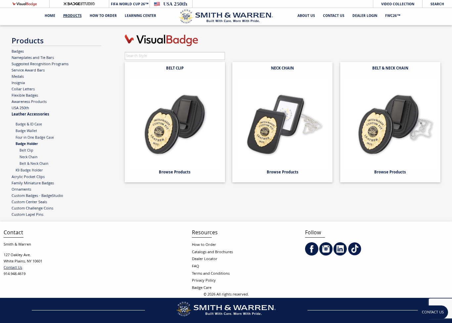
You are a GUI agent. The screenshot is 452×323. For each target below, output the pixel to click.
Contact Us (333, 16)
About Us (306, 16)
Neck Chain (28, 157)
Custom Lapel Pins (27, 214)
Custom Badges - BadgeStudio (37, 196)
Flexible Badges (25, 95)
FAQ (195, 266)
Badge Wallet (26, 131)
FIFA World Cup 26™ (129, 4)
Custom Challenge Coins (32, 208)
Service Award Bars (28, 70)
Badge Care (201, 288)
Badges (18, 51)
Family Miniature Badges (33, 183)
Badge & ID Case (29, 124)
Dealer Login (364, 16)
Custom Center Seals (29, 202)
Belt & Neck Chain (34, 164)
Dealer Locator (204, 259)
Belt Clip (26, 151)
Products (72, 16)
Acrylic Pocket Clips (28, 177)
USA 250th (20, 108)
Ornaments (21, 189)
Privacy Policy (204, 281)
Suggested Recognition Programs (40, 64)
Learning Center (140, 16)
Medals (18, 76)
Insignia (18, 83)
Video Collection (397, 4)
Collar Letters (23, 89)
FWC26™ (392, 16)
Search (437, 4)
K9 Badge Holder (29, 170)
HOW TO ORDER (103, 16)
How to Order (204, 245)
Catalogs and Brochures (212, 252)
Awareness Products (29, 102)
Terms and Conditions (211, 274)
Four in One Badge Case (35, 138)
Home (50, 16)
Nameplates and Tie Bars (33, 58)
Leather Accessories (30, 114)
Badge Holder (27, 144)
